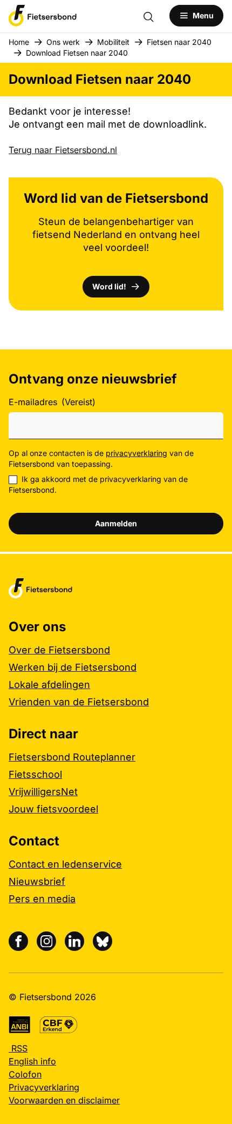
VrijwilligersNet (43, 791)
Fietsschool (35, 774)
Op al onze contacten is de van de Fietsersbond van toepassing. (101, 458)
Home (19, 42)
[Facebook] (18, 941)
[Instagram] (46, 941)
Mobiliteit (113, 42)
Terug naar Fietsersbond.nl (63, 149)
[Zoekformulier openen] (153, 15)
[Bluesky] (102, 941)
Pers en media (42, 898)
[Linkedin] (74, 941)
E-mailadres (52, 401)
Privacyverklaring (44, 1087)
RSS (18, 1048)
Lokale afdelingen (49, 684)
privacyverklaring (136, 453)
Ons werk (63, 42)
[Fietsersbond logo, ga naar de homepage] (43, 16)
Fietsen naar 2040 (179, 42)
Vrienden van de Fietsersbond (79, 702)
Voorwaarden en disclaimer (64, 1100)
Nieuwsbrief (37, 881)
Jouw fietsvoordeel (53, 809)
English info (32, 1061)
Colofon (25, 1074)
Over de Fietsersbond (59, 650)
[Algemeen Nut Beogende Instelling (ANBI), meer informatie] (20, 1024)
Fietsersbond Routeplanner (72, 757)
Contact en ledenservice (65, 864)
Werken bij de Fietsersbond (73, 667)
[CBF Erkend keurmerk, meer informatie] (58, 1024)
